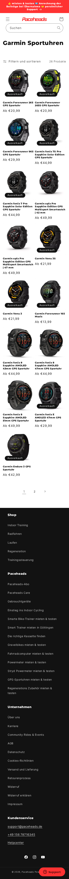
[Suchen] (59, 28)
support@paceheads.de (25, 826)
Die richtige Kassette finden (26, 636)
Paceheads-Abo (18, 584)
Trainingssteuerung (21, 559)
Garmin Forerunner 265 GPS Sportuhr (18, 104)
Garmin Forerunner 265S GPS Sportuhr (47, 104)
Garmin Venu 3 (12, 313)
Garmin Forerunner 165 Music (50, 315)
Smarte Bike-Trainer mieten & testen (32, 618)
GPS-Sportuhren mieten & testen (30, 679)
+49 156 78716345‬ (21, 834)
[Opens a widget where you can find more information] (52, 872)
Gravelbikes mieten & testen (27, 644)
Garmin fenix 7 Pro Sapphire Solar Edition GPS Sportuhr (17, 206)
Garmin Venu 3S (45, 258)
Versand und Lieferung (23, 769)
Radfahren (15, 533)
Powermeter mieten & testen (27, 662)
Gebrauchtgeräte (19, 601)
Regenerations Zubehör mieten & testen (30, 691)
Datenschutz (16, 752)
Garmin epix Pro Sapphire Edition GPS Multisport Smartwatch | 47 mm (18, 263)
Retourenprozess (19, 778)
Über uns (14, 717)
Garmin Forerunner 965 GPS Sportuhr (18, 153)
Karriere (13, 726)
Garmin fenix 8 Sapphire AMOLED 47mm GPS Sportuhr (48, 365)
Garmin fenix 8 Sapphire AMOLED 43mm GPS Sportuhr (16, 365)
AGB (10, 743)
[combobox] (34, 28)
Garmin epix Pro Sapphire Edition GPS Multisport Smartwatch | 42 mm (50, 208)
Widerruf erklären (19, 795)
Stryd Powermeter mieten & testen (31, 671)
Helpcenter (16, 842)
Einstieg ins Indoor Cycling (26, 610)
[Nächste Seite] (45, 491)
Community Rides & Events (26, 734)
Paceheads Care (19, 592)
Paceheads (28, 872)
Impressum (15, 804)
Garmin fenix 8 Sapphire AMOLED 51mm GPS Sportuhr (16, 417)
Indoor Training (18, 525)
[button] (7, 19)
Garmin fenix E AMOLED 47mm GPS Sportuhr (48, 417)
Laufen (12, 542)
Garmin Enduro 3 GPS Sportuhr (17, 468)
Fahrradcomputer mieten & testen (30, 653)
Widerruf (13, 786)
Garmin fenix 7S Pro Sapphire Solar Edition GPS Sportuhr (49, 154)
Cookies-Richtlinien (21, 760)
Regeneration (17, 551)
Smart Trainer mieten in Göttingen (30, 627)
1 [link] (24, 491)
